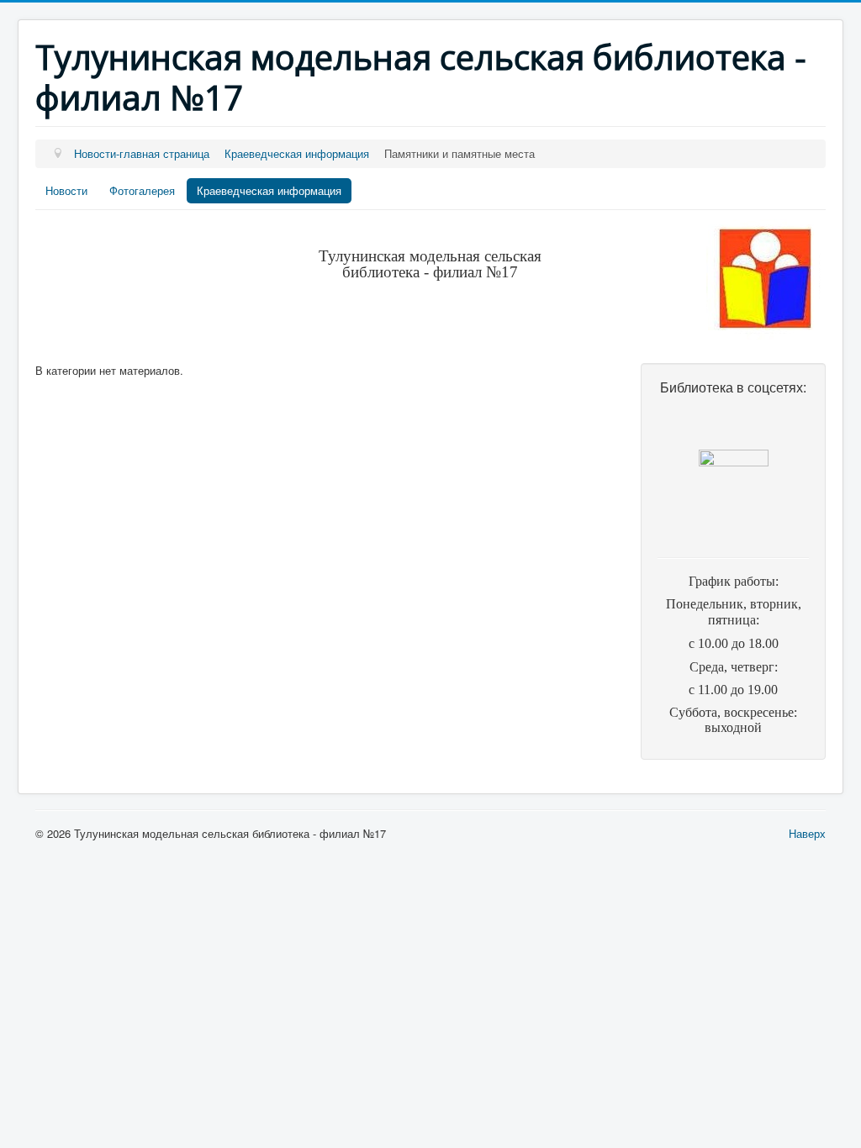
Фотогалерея (142, 190)
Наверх (807, 833)
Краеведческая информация (269, 190)
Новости (66, 190)
